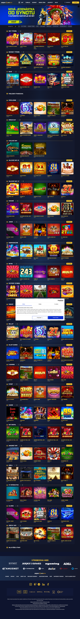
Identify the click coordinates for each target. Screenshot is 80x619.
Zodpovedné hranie (43, 576)
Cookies (7, 576)
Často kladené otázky (70, 576)
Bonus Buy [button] (49, 26)
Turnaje (27, 2)
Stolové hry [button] (55, 26)
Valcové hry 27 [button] (71, 26)
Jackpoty (50, 2)
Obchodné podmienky (32, 576)
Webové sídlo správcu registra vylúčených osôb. (40, 602)
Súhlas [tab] (23, 304)
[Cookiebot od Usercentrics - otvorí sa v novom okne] (58, 300)
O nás (17, 576)
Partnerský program (58, 576)
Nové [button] (37, 26)
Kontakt (12, 576)
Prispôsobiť (39, 317)
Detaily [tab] (40, 304)
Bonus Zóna (42, 2)
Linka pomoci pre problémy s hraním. (40, 603)
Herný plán (23, 576)
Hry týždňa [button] (23, 26)
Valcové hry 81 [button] (63, 26)
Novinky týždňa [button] (31, 26)
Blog (56, 2)
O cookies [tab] (56, 304)
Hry (22, 2)
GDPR (51, 576)
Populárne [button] (42, 26)
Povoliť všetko (55, 317)
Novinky (34, 2)
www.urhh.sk (62, 606)
